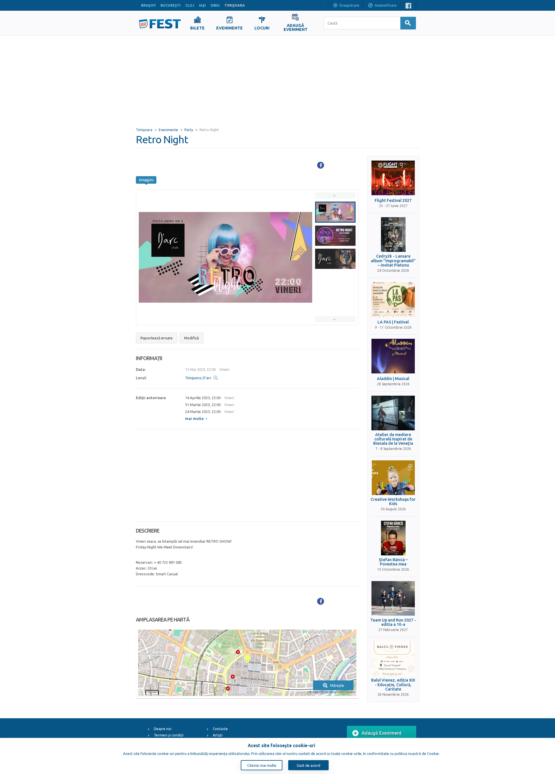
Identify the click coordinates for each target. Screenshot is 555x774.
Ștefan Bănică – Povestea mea (393, 562)
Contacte (220, 729)
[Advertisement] (277, 78)
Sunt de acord (308, 765)
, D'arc (198, 378)
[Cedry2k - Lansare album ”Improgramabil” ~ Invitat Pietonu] (393, 234)
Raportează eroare (156, 338)
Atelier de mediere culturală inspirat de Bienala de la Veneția (393, 439)
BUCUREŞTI (170, 5)
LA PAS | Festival (393, 322)
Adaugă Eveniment (382, 733)
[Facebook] (320, 165)
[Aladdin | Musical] (393, 356)
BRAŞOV (148, 5)
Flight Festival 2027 (393, 200)
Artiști (218, 735)
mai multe (194, 418)
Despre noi (162, 729)
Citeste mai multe (261, 765)
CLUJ (189, 5)
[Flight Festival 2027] (393, 178)
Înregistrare (349, 5)
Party (188, 130)
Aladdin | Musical (393, 379)
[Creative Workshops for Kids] (393, 477)
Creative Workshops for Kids (393, 501)
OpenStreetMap (324, 692)
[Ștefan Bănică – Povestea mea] (393, 538)
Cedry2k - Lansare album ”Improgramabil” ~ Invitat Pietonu (393, 260)
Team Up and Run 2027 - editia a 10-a (393, 622)
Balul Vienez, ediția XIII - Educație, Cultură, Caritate (393, 684)
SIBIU (215, 5)
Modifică (191, 338)
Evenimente (168, 130)
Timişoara (144, 130)
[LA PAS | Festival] (393, 299)
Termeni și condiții (169, 735)
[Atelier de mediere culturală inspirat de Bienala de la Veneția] (393, 413)
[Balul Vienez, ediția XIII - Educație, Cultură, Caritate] (393, 658)
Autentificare (386, 5)
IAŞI (202, 5)
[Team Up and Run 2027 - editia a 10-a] (393, 598)
